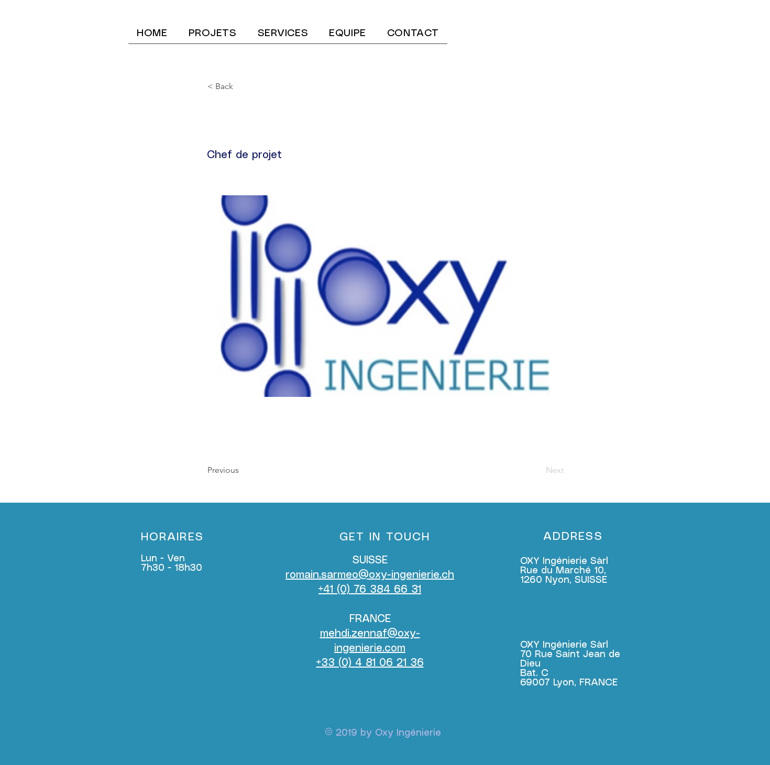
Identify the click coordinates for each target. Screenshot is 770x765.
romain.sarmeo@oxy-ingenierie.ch (369, 575)
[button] (242, 86)
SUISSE (370, 561)
